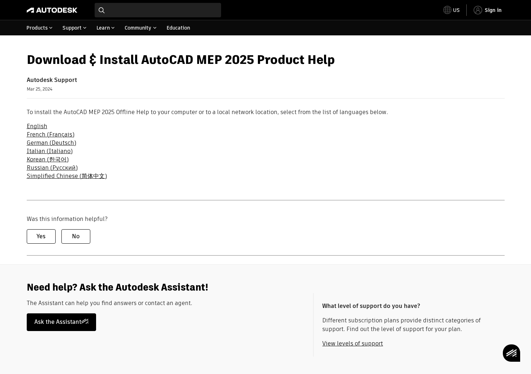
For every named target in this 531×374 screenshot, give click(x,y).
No (75, 236)
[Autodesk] (52, 10)
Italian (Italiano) (50, 151)
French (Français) (50, 134)
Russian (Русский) (52, 168)
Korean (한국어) (48, 159)
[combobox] (158, 10)
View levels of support (352, 343)
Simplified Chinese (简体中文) (67, 176)
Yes (41, 236)
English (37, 126)
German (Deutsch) (51, 143)
